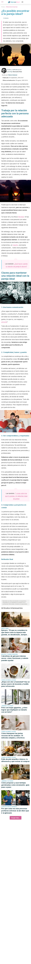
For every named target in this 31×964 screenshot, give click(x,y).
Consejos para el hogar (8, 680)
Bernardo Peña (17, 71)
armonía (4, 322)
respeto (15, 245)
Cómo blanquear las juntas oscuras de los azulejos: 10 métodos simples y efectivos (13, 735)
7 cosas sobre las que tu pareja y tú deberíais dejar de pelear (16, 496)
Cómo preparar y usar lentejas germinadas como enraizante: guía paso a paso (15, 785)
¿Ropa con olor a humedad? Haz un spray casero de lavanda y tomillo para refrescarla (15, 684)
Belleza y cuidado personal (9, 654)
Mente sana (4, 628)
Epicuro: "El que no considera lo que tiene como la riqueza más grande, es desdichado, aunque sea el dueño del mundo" (14, 632)
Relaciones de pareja (11, 6)
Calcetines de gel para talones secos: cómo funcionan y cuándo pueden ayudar (14, 658)
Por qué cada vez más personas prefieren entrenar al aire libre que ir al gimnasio (15, 811)
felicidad (21, 217)
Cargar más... (15, 818)
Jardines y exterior (7, 705)
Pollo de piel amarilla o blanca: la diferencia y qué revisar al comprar (15, 760)
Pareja (3, 6)
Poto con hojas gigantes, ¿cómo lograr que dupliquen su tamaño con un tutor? (14, 710)
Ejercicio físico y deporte (9, 806)
